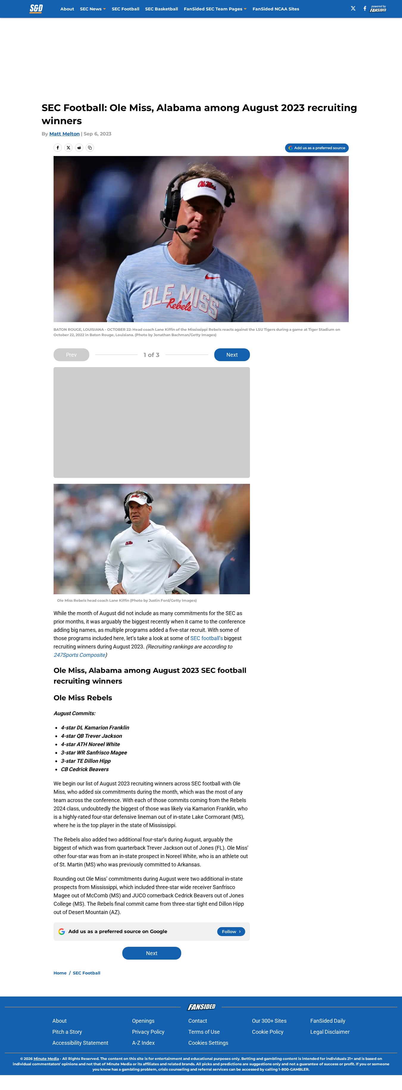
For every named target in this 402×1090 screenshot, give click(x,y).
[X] (353, 8)
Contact (197, 1021)
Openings (143, 1021)
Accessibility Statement (80, 1043)
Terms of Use (204, 1032)
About (67, 9)
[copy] (90, 148)
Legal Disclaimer (330, 1032)
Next (232, 355)
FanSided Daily (327, 1021)
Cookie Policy (268, 1032)
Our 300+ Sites (269, 1021)
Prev (71, 355)
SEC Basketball (161, 9)
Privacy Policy (148, 1032)
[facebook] (365, 8)
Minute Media (46, 1058)
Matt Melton (64, 134)
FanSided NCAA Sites (276, 9)
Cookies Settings (208, 1043)
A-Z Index (143, 1043)
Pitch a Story (67, 1032)
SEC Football (125, 9)
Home (60, 973)
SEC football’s (206, 638)
